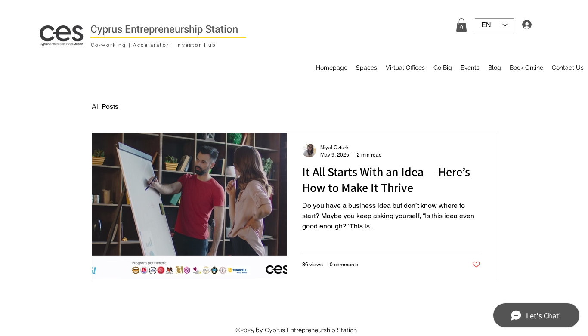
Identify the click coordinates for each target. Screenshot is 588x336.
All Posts (105, 106)
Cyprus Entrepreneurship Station (164, 29)
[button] (461, 25)
